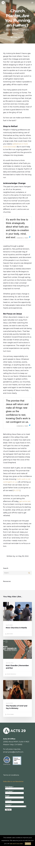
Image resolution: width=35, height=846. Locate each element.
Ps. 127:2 (16, 490)
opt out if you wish (16, 843)
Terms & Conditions (11, 775)
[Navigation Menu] (32, 3)
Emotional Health (12, 30)
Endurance (25, 30)
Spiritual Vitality (17, 33)
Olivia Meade (10, 714)
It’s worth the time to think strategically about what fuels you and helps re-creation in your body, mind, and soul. (17, 228)
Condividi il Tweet (22, 238)
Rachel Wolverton (11, 674)
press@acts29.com (15, 752)
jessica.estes (10, 633)
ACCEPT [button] (28, 843)
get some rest (24, 501)
